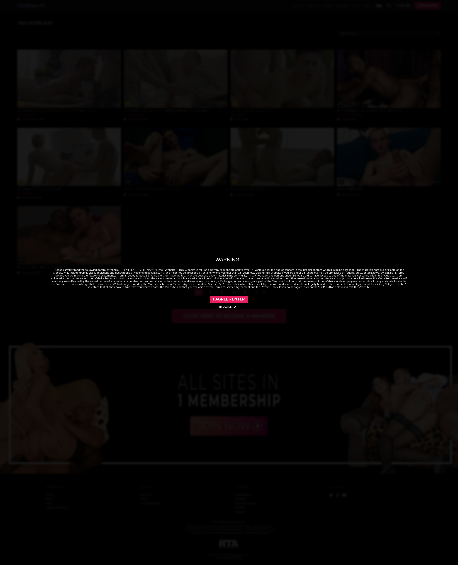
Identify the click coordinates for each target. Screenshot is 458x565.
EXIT (236, 307)
